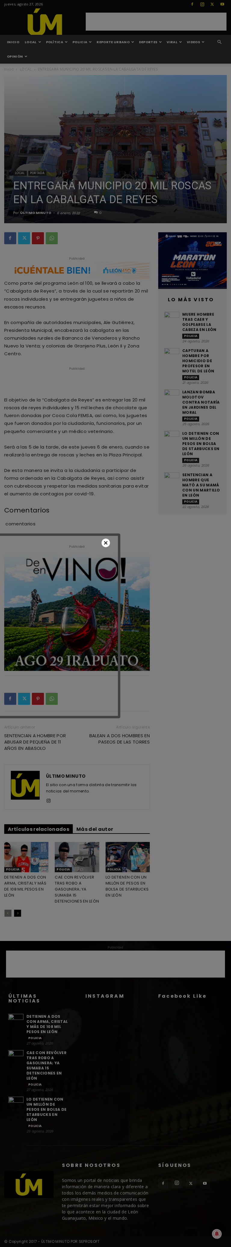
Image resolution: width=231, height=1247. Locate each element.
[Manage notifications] (217, 1234)
